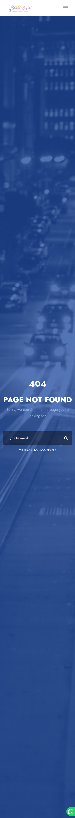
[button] (70, 811)
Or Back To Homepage (37, 450)
